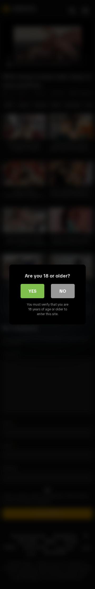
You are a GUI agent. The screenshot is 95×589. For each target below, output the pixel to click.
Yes (32, 291)
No (62, 291)
